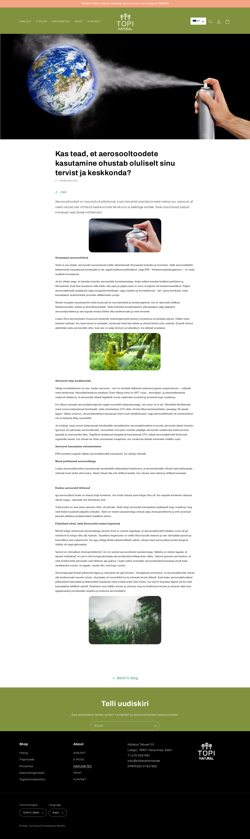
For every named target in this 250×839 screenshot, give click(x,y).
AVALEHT (79, 753)
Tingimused (26, 759)
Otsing (23, 753)
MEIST (77, 773)
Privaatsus (26, 766)
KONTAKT (79, 779)
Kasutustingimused (31, 773)
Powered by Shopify (54, 826)
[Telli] (155, 725)
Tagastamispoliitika (32, 779)
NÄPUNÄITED (82, 766)
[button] (198, 21)
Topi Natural (35, 826)
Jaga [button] (63, 192)
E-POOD (78, 759)
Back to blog (127, 678)
